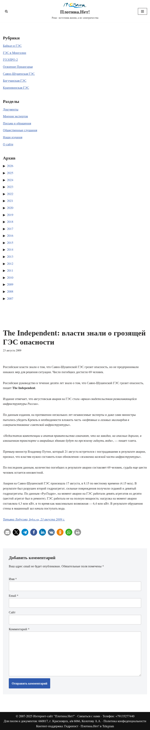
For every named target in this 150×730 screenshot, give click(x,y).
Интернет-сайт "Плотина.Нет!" (54, 716)
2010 (10, 277)
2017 (10, 229)
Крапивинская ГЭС (16, 87)
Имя (13, 579)
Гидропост (71, 726)
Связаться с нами (88, 716)
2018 (10, 221)
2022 (10, 194)
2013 (10, 256)
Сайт (12, 612)
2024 (10, 180)
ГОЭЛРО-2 (10, 59)
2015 (10, 242)
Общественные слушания (20, 130)
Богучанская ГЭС (14, 80)
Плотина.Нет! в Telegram (97, 726)
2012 (10, 263)
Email (13, 595)
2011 (10, 270)
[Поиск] (6, 11)
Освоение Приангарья (18, 66)
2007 (10, 298)
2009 (10, 284)
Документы (10, 109)
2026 (10, 166)
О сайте (8, 144)
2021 (10, 201)
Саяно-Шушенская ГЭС (19, 74)
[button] (7, 532)
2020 (10, 208)
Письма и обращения (17, 123)
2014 (10, 249)
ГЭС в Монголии (14, 53)
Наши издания (12, 137)
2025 (10, 173)
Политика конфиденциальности (125, 721)
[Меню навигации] (142, 11)
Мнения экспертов (15, 116)
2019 (10, 215)
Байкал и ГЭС (12, 46)
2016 (10, 235)
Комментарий (19, 629)
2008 (10, 291)
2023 (10, 187)
